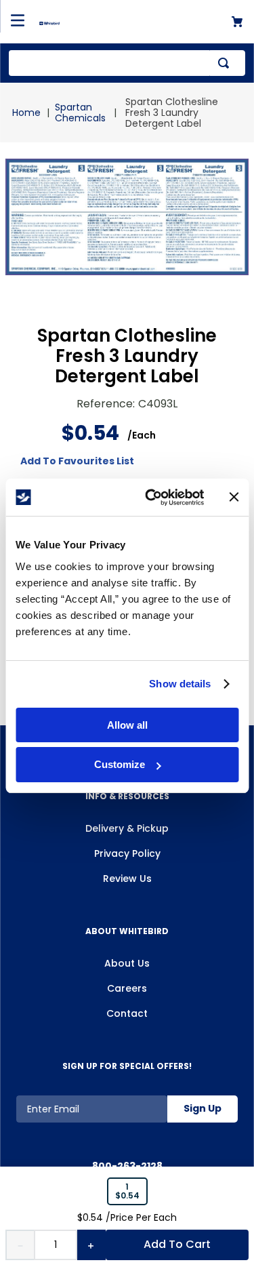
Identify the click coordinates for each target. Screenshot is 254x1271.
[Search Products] (226, 63)
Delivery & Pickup (127, 828)
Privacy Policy (127, 853)
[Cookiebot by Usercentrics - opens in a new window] (151, 497)
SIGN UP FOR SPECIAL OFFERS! (127, 1066)
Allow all (127, 725)
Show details (180, 683)
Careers (127, 988)
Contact (127, 1013)
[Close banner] (233, 497)
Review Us (127, 878)
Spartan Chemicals (80, 112)
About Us (127, 963)
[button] (127, 1191)
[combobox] (127, 63)
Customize (119, 764)
